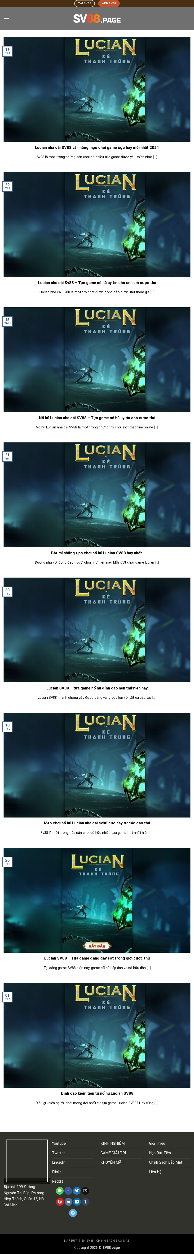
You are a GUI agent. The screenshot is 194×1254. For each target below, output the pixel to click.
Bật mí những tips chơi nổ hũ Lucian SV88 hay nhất (97, 553)
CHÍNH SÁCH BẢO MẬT (113, 1240)
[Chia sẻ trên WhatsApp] (60, 1191)
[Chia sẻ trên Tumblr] (85, 1202)
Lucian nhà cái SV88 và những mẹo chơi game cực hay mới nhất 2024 (97, 147)
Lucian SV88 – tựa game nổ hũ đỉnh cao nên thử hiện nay (97, 688)
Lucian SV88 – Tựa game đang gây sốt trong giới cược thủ (97, 958)
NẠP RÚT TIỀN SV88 (79, 1240)
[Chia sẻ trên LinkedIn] (77, 1202)
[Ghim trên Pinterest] (60, 1202)
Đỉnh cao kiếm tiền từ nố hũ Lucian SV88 (97, 1093)
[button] (6, 18)
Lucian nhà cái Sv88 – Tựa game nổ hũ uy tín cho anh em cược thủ (97, 282)
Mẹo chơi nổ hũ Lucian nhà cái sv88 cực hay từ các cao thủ (97, 823)
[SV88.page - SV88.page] (97, 18)
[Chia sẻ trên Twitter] (77, 1191)
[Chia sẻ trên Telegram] (73, 1213)
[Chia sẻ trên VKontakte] (68, 1202)
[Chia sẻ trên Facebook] (68, 1191)
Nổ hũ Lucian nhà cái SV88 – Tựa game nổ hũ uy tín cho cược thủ (97, 418)
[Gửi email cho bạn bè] (85, 1191)
